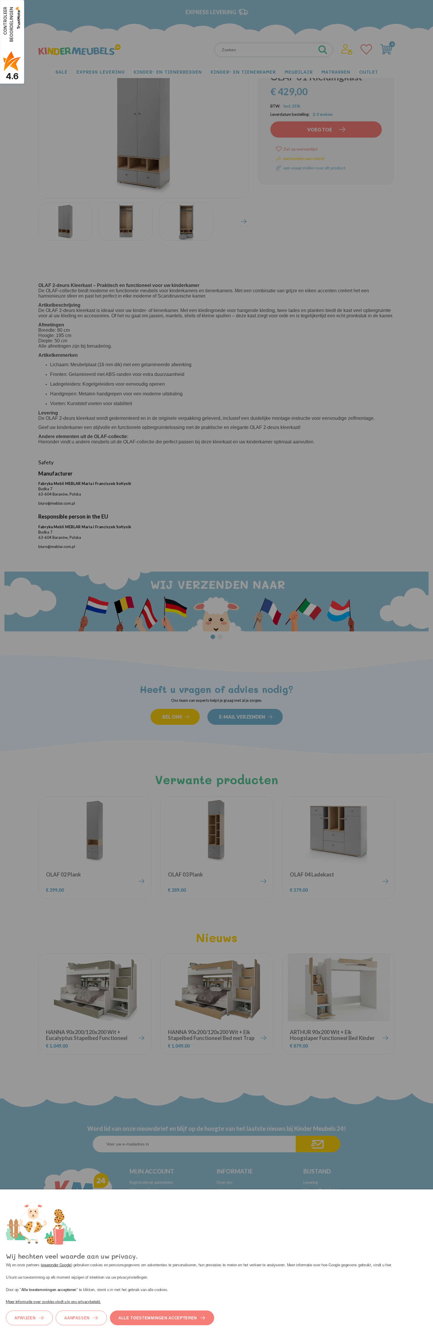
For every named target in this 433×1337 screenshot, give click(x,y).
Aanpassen (77, 1318)
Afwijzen (24, 1318)
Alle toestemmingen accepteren (157, 1318)
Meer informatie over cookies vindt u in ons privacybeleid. (53, 1301)
